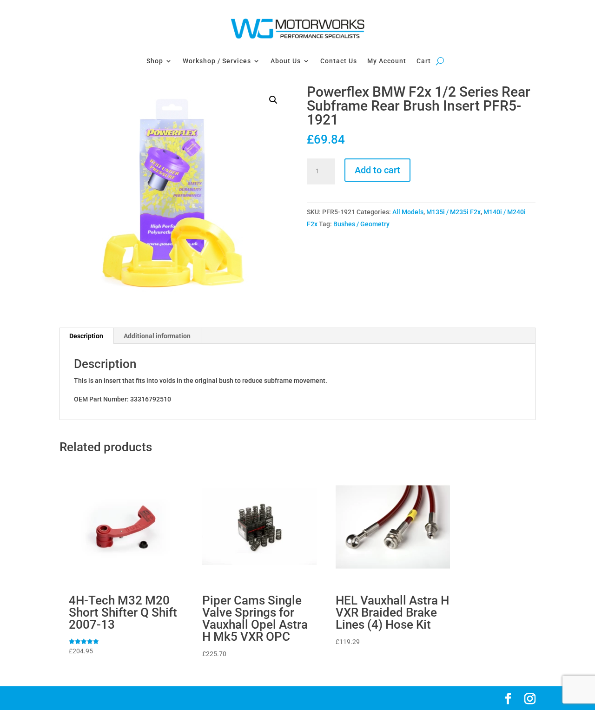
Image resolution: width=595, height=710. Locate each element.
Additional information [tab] (157, 336)
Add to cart (377, 170)
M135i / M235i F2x (453, 212)
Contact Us (338, 61)
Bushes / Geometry (361, 224)
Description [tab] (86, 336)
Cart (423, 61)
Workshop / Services (217, 61)
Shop (154, 61)
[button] (273, 100)
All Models (407, 212)
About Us (286, 61)
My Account (386, 61)
